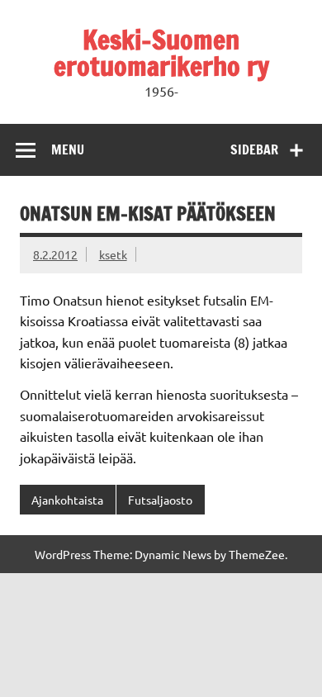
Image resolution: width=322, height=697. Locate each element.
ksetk (113, 254)
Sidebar (254, 149)
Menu (67, 149)
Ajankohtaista (67, 499)
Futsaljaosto (160, 499)
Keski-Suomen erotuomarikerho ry (161, 53)
